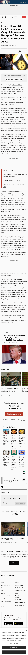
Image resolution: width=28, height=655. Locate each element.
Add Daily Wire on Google (15, 79)
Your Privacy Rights (20, 590)
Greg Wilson (4, 45)
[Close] (26, 630)
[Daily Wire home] (14, 17)
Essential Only (14, 647)
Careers (17, 582)
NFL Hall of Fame (17, 85)
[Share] (25, 51)
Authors (3, 598)
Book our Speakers (6, 601)
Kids (2, 590)
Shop (2, 588)
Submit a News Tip (19, 605)
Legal (16, 593)
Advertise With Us (6, 595)
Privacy (3, 606)
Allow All (14, 652)
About (3, 593)
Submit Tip (14, 562)
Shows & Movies (5, 585)
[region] (14, 641)
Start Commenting (14, 414)
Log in (23, 420)
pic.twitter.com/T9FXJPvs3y (11, 180)
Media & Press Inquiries (18, 596)
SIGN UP (24, 17)
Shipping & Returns (19, 600)
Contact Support (19, 585)
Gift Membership (19, 588)
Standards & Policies (20, 602)
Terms (3, 603)
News (2, 582)
